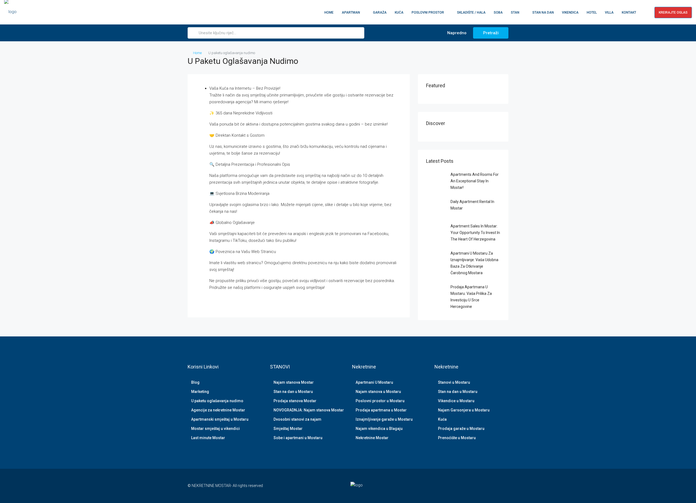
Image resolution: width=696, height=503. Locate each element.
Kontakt (629, 12)
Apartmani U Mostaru (374, 382)
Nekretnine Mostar (372, 438)
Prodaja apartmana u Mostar (381, 410)
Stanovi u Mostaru (454, 382)
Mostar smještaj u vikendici (215, 428)
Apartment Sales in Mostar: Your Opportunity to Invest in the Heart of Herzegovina (475, 232)
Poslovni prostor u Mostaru (380, 401)
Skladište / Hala (471, 12)
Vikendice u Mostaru (456, 401)
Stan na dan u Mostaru (293, 391)
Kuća (399, 12)
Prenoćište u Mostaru (457, 438)
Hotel (592, 12)
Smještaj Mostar (288, 428)
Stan (515, 12)
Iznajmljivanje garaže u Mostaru (384, 419)
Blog (195, 382)
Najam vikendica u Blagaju (379, 428)
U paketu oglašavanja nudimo (217, 401)
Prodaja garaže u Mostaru (461, 428)
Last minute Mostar (208, 438)
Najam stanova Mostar (294, 382)
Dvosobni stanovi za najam (297, 419)
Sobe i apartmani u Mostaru (298, 438)
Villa (609, 12)
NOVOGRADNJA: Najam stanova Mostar (309, 410)
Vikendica (570, 12)
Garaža (380, 12)
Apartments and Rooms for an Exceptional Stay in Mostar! (474, 181)
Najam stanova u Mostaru (378, 391)
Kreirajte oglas (673, 12)
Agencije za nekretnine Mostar (218, 410)
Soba (498, 12)
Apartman (351, 12)
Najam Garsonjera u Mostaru (464, 410)
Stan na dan (543, 12)
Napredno (456, 32)
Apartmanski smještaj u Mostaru (219, 419)
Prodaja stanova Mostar (295, 401)
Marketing (200, 391)
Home (329, 12)
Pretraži (491, 32)
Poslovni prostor (428, 12)
